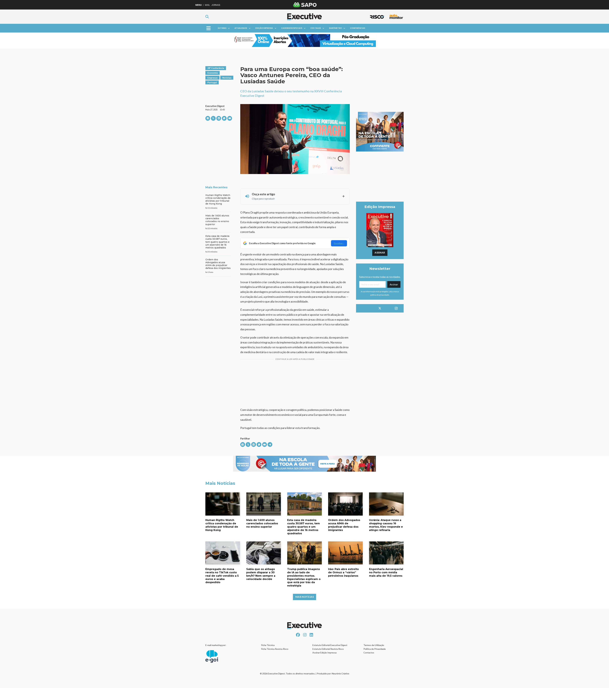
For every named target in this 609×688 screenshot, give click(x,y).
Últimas (222, 28)
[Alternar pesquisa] (207, 16)
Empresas (212, 77)
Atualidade (241, 28)
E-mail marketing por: (215, 645)
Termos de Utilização (373, 645)
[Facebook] (207, 118)
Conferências (357, 28)
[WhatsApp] (224, 118)
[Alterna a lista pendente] (229, 28)
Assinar (380, 252)
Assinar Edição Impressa (324, 652)
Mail (207, 5)
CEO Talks (315, 28)
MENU (198, 5)
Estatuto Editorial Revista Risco (328, 649)
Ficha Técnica (268, 645)
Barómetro (335, 28)
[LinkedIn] (218, 118)
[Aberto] (208, 28)
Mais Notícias (304, 596)
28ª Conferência (215, 68)
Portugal (212, 82)
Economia (212, 72)
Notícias (226, 77)
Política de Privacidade (374, 649)
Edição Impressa (264, 28)
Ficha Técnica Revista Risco (274, 649)
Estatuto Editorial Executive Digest (329, 645)
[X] (213, 118)
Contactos (368, 652)
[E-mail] (229, 118)
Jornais (215, 5)
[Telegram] (270, 444)
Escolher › (339, 243)
